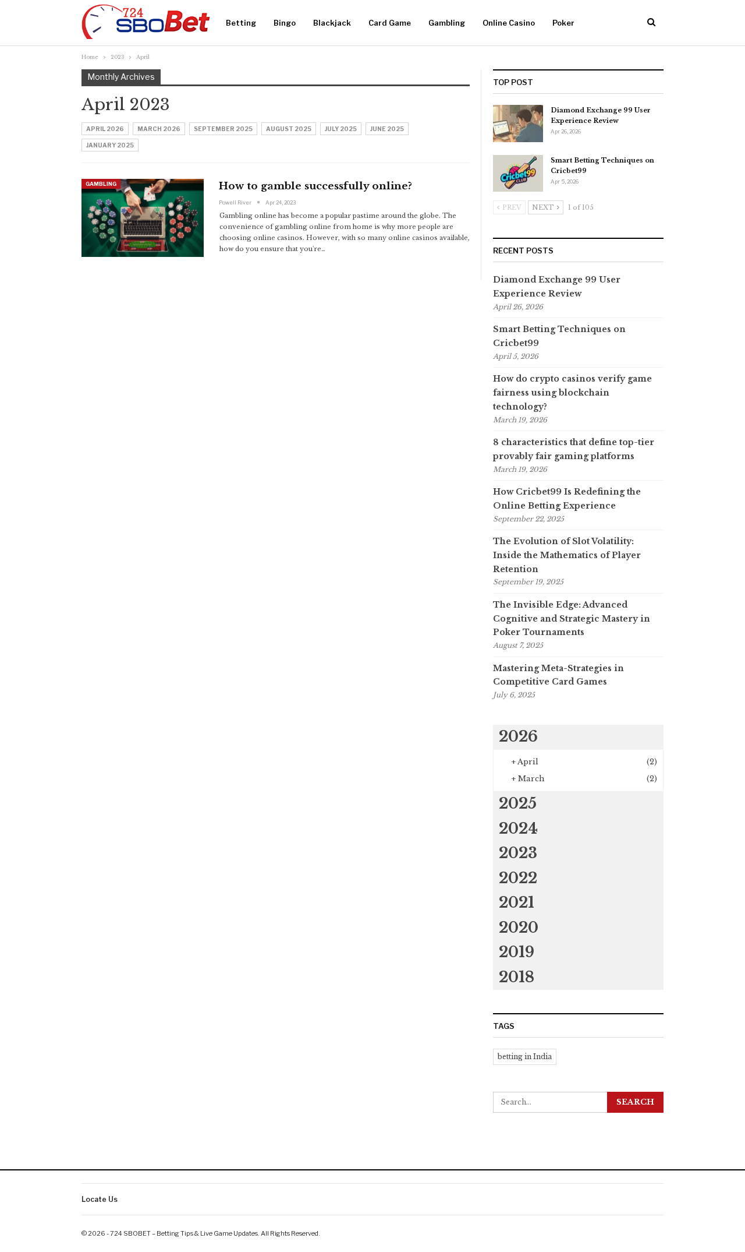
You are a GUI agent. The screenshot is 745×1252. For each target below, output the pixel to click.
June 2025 (387, 128)
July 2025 (341, 128)
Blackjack (332, 22)
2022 (518, 878)
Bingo (285, 22)
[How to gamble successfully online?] (142, 218)
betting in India (525, 1056)
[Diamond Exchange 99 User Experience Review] (518, 123)
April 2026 (105, 128)
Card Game (389, 22)
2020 (518, 928)
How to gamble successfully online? (317, 186)
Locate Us (99, 1199)
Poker (563, 22)
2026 (518, 737)
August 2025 (288, 128)
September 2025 (223, 128)
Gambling (446, 22)
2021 (516, 903)
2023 (518, 853)
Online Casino (509, 22)
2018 (516, 977)
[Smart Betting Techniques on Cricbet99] (518, 173)
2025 (518, 804)
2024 (518, 829)
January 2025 (110, 145)
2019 (516, 952)
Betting (241, 22)
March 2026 (158, 128)
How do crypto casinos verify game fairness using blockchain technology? (572, 392)
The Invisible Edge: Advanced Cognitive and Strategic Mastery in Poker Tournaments (571, 618)
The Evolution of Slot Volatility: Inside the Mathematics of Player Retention (567, 555)
